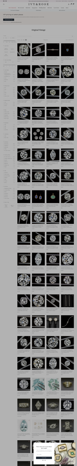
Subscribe (44, 457)
